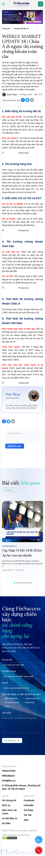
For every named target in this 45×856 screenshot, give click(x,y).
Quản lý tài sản (33, 698)
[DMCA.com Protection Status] (22, 837)
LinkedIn (29, 805)
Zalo (26, 819)
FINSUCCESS (9, 770)
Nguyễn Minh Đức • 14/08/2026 (13, 570)
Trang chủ (6, 28)
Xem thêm (8, 490)
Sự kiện (6, 823)
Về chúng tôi (9, 800)
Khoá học (30, 702)
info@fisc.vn (9, 780)
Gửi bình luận (14, 446)
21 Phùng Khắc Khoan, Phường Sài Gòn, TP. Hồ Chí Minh (21, 787)
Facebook (29, 800)
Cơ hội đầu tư (9, 818)
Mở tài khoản (11, 698)
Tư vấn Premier (12, 702)
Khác (7, 706)
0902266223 (8, 775)
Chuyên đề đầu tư (21, 28)
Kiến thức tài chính (9, 812)
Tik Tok (28, 814)
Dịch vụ (6, 805)
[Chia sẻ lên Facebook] (23, 101)
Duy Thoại (12, 94)
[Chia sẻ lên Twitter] (27, 101)
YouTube (28, 810)
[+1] (32, 101)
